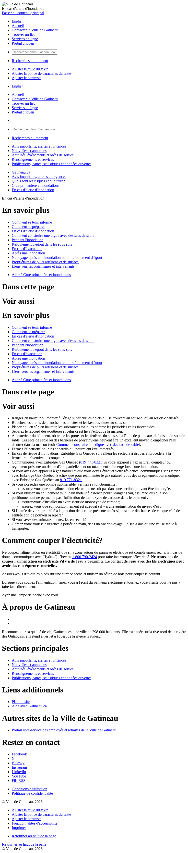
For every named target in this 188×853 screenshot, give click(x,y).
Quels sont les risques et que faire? (38, 181)
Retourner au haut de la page (34, 836)
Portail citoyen (23, 43)
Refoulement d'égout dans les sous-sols (42, 244)
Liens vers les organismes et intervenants (43, 266)
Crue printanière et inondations (35, 185)
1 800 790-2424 (84, 557)
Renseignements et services (33, 159)
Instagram (19, 767)
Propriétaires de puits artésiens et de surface (45, 262)
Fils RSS (18, 780)
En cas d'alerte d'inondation (33, 190)
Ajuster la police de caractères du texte (41, 73)
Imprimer (19, 828)
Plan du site (21, 702)
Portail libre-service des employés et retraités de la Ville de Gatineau (64, 730)
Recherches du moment (30, 61)
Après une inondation (28, 253)
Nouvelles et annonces (29, 151)
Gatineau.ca (21, 172)
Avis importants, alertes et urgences (39, 146)
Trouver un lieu (23, 34)
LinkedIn (19, 772)
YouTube (19, 776)
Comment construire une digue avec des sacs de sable (53, 235)
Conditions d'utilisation (29, 789)
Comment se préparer (28, 227)
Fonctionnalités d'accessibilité (34, 823)
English (18, 21)
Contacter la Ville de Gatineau (35, 30)
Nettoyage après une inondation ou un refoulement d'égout (57, 257)
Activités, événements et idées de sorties (42, 155)
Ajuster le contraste (26, 78)
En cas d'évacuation (27, 249)
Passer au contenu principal (23, 13)
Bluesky (18, 763)
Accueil (18, 26)
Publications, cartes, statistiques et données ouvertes (51, 164)
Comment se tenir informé (32, 222)
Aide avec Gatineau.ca (29, 706)
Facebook (19, 754)
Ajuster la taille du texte (30, 69)
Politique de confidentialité (32, 793)
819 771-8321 (91, 462)
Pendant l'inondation (27, 240)
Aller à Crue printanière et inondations (41, 275)
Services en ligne (25, 39)
